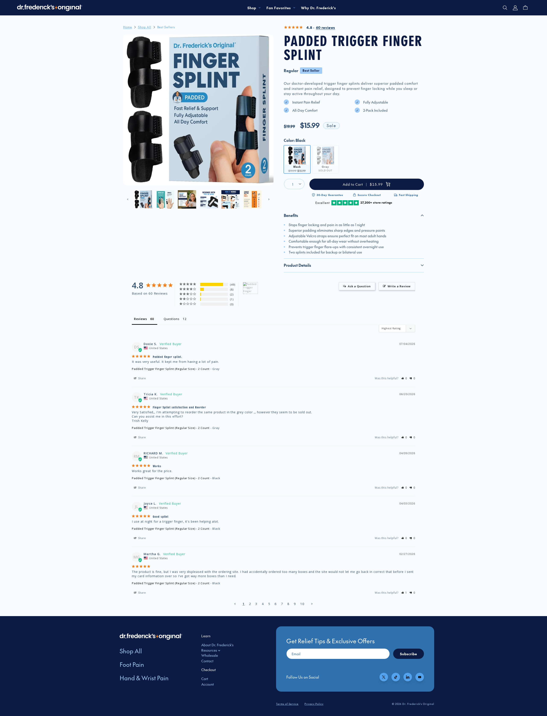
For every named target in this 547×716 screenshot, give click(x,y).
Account (207, 684)
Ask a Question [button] (359, 286)
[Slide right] (269, 199)
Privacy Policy (313, 704)
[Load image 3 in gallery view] (187, 199)
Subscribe (408, 653)
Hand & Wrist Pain (144, 678)
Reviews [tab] (140, 319)
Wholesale (209, 655)
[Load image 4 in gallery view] (209, 199)
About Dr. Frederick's (217, 644)
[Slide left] (127, 199)
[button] (354, 215)
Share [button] (141, 378)
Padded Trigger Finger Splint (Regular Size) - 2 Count (170, 369)
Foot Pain (132, 664)
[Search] (505, 7)
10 (302, 604)
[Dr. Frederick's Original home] (49, 7)
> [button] (312, 604)
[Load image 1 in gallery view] (143, 199)
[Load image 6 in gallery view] (252, 199)
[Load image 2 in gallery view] (165, 199)
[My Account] (515, 7)
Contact (207, 660)
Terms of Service (287, 704)
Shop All (131, 651)
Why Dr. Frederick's (318, 7)
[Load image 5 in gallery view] (230, 199)
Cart (204, 678)
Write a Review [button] (399, 286)
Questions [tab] (172, 319)
